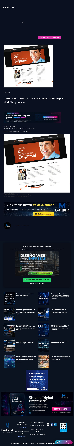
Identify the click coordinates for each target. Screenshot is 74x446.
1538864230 (22, 427)
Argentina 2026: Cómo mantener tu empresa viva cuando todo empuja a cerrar (60, 358)
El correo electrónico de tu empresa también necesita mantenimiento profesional (59, 311)
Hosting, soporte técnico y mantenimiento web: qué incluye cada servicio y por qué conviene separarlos (60, 296)
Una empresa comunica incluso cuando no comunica (25, 294)
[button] (22, 22)
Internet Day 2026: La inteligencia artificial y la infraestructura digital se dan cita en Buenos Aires (26, 359)
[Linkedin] (55, 424)
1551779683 (22, 436)
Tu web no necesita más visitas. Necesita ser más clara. (60, 341)
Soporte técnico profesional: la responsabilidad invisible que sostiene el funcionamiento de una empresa (60, 327)
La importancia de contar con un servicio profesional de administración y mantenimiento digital (25, 312)
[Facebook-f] (52, 424)
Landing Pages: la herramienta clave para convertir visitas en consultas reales (25, 342)
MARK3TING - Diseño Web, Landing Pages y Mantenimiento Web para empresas (37, 443)
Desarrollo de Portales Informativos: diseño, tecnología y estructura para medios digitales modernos (26, 327)
